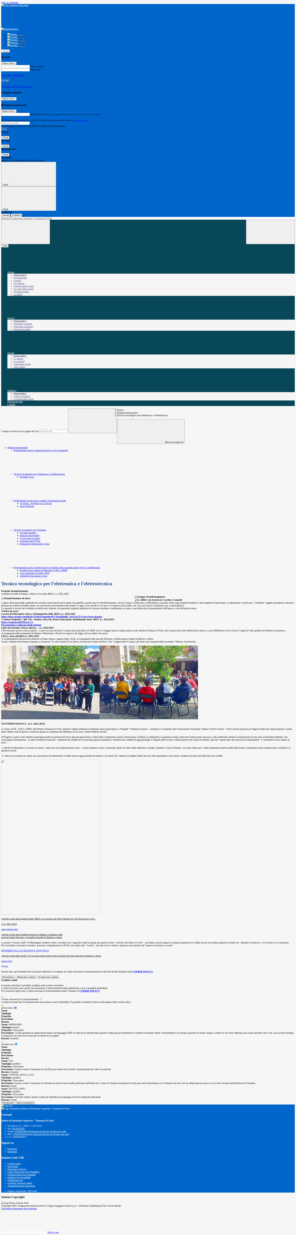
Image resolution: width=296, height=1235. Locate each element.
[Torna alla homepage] (148, 218)
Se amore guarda (28, 532)
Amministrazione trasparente (21, 1186)
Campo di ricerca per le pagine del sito (20, 431)
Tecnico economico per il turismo (30, 530)
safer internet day (9, 929)
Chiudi (5, 138)
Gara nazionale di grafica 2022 (35, 573)
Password (35, 69)
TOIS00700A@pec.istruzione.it (41, 1134)
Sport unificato (27, 506)
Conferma (16, 215)
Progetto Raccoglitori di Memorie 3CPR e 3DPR (43, 570)
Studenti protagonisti (127, 412)
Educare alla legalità (29, 535)
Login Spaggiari (80, 120)
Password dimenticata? (12, 75)
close (4, 246)
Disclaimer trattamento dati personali (19, 1208)
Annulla (5, 215)
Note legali (12, 1166)
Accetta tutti (48, 977)
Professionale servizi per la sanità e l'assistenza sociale (40, 500)
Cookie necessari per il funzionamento (20, 999)
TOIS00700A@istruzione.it (40, 1131)
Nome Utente (36, 66)
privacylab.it (7, 1008)
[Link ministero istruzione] (15, 5)
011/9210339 (18, 1128)
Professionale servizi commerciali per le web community (41, 450)
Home (120, 409)
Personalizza (8, 977)
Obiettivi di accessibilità (19, 1177)
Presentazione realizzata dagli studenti (21, 625)
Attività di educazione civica (33, 576)
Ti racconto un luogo (30, 538)
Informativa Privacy (17, 1169)
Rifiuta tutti (26, 977)
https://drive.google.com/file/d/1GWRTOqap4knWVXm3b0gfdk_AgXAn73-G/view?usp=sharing (51, 616)
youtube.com (7, 1044)
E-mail (33, 114)
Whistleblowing (15, 1180)
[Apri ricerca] (270, 232)
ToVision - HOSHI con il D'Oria (36, 503)
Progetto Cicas (27, 477)
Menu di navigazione (173, 442)
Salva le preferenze (25, 1103)
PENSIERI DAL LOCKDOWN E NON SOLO (25, 950)
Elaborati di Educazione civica (34, 544)
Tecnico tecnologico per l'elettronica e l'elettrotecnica (39, 474)
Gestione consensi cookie (19, 1183)
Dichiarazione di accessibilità (21, 1174)
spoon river (6, 961)
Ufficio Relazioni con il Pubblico (23, 1172)
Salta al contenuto (9, 2)
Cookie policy (14, 1163)
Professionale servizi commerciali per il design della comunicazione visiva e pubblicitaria (57, 567)
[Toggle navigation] (25, 232)
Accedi (5, 51)
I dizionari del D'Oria (30, 541)
